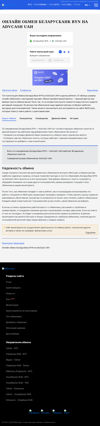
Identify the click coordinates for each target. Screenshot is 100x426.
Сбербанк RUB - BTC (16, 354)
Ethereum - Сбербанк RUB (19, 400)
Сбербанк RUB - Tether (17, 365)
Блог (10, 299)
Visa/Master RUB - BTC (17, 377)
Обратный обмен (9, 90)
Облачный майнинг (16, 328)
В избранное (25, 90)
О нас (9, 282)
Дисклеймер (12, 333)
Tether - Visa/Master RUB (18, 394)
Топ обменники (14, 316)
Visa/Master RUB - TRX (17, 382)
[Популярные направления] (64, 51)
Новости (10, 293)
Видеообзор (92, 90)
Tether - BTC (12, 348)
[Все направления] (60, 51)
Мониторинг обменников (13, 243)
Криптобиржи (13, 287)
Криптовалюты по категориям (21, 310)
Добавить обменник (16, 322)
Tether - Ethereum (15, 388)
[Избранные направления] (68, 52)
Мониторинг (12, 305)
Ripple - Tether (13, 359)
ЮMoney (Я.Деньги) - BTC (19, 371)
